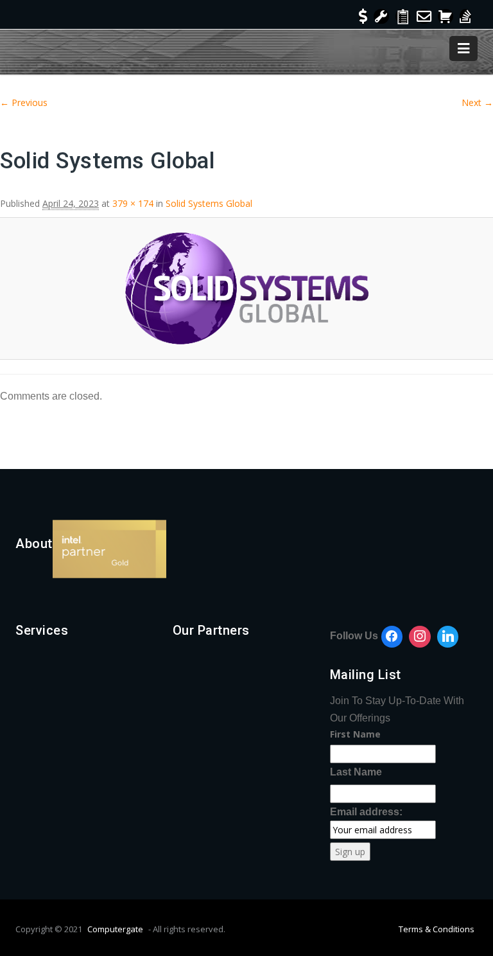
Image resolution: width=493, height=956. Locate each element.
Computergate (115, 929)
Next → (477, 102)
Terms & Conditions (436, 929)
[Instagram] (420, 637)
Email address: (366, 811)
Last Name (356, 771)
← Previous (24, 102)
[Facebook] (392, 637)
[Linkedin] (448, 637)
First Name (355, 734)
